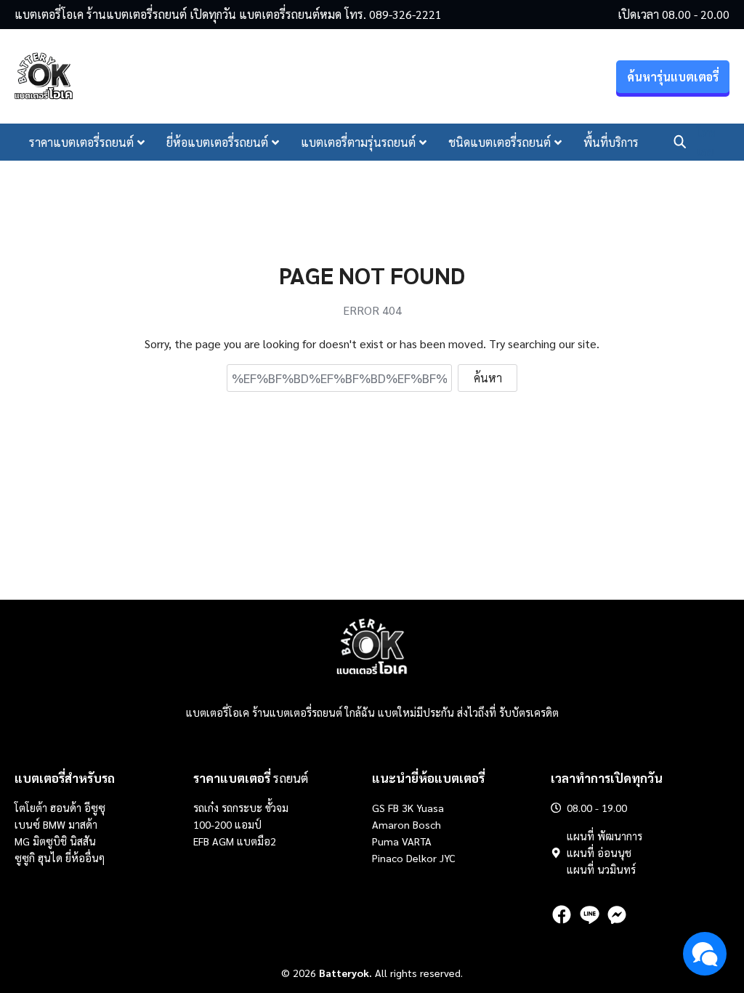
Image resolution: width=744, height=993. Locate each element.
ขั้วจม (276, 807)
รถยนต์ (250, 778)
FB (393, 807)
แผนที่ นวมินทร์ (601, 869)
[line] (589, 914)
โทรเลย (706, 142)
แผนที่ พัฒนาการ (604, 836)
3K (407, 807)
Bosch (427, 824)
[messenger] (617, 914)
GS (378, 807)
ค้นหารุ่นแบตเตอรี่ (673, 76)
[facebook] (562, 914)
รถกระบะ (243, 807)
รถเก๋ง (206, 807)
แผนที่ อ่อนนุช (599, 852)
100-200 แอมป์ (227, 824)
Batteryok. (345, 972)
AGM (223, 841)
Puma (385, 841)
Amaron (391, 824)
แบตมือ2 (256, 841)
